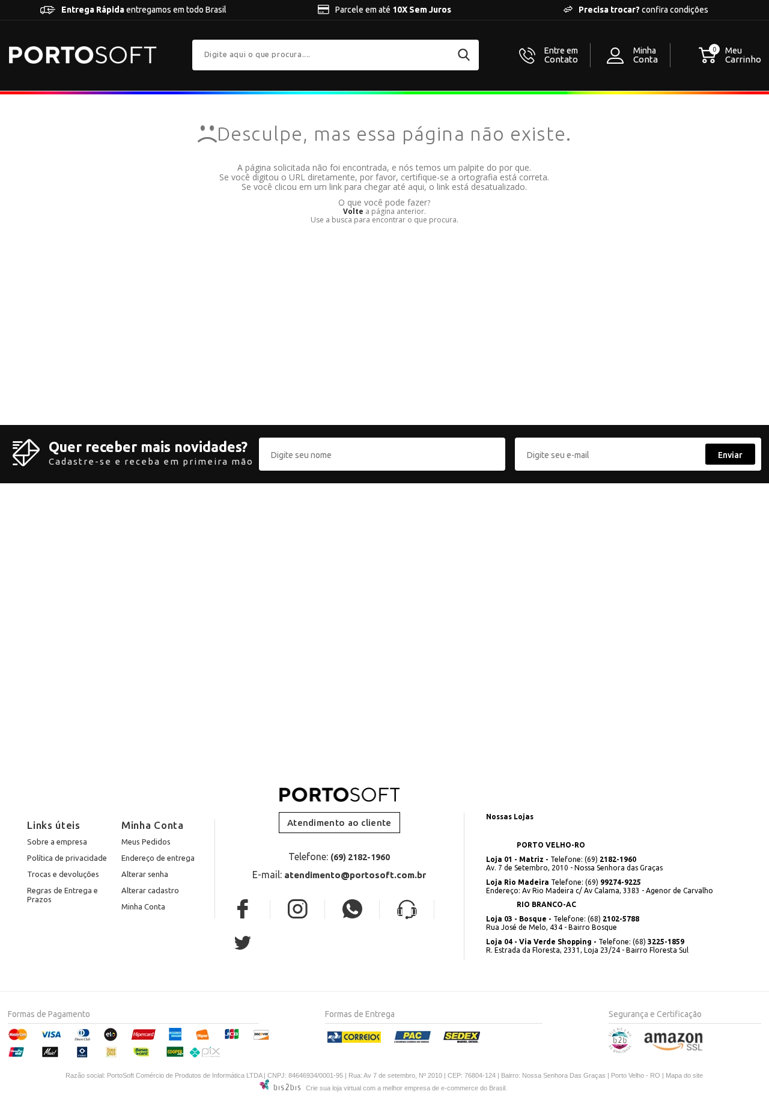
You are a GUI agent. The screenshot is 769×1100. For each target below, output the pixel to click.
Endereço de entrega (158, 858)
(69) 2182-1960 (360, 857)
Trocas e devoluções (63, 874)
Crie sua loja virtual (333, 1088)
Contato (561, 55)
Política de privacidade (67, 858)
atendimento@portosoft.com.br (355, 875)
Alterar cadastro (150, 890)
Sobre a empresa (57, 841)
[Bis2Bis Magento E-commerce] (620, 1050)
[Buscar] (464, 54)
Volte (353, 211)
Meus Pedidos (146, 841)
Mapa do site (684, 1075)
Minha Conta (143, 906)
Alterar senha (144, 874)
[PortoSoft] (83, 55)
